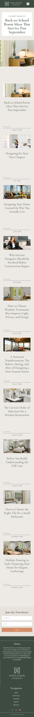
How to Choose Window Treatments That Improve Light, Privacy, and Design (17, 311)
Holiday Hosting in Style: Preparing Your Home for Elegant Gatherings (17, 565)
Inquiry (16, 702)
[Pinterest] (20, 710)
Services (16, 705)
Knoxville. (18, 660)
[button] (28, 4)
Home (16, 693)
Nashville (23, 658)
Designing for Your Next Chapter (17, 155)
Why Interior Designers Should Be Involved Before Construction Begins (17, 260)
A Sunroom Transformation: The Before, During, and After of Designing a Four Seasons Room (17, 364)
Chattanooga (23, 656)
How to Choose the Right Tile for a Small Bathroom (17, 512)
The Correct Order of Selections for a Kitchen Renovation (17, 411)
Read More (6, 127)
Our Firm (16, 699)
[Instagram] (16, 710)
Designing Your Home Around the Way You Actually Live (17, 207)
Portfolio (16, 696)
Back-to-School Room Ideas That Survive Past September (17, 106)
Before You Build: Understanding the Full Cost (17, 462)
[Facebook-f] (12, 710)
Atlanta (29, 658)
